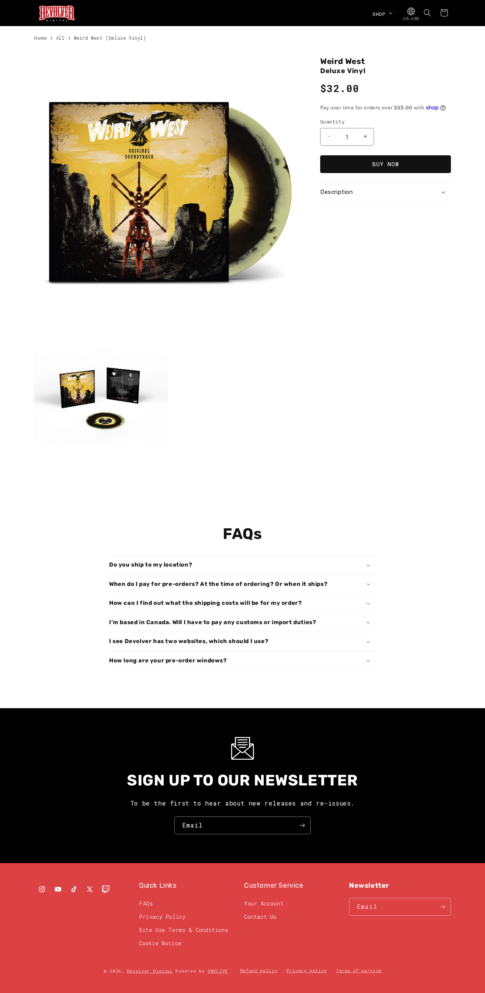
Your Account (263, 903)
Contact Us (260, 916)
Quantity (332, 121)
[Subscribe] (302, 825)
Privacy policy (306, 970)
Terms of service (359, 970)
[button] (382, 12)
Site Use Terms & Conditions (183, 930)
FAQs (146, 903)
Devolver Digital (150, 971)
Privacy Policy (162, 916)
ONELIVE (218, 971)
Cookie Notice (160, 943)
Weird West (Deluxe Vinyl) (110, 38)
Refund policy (259, 970)
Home (40, 38)
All (60, 38)
